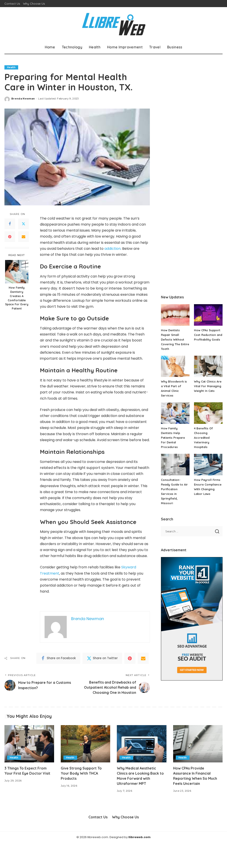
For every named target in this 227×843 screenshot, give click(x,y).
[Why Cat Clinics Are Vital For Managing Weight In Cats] (208, 366)
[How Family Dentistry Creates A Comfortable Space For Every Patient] (16, 271)
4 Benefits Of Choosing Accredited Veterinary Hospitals (203, 437)
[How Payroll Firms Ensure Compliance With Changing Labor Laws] (208, 464)
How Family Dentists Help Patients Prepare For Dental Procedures (173, 437)
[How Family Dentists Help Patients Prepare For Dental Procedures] (175, 413)
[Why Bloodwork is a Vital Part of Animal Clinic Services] (175, 366)
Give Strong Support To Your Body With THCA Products (81, 773)
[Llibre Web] (114, 24)
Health (11, 67)
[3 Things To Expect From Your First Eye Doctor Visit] (29, 743)
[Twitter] (23, 223)
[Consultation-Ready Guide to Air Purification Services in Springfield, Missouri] (175, 464)
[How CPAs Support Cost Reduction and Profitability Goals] (208, 315)
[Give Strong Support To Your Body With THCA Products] (85, 743)
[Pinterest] (9, 236)
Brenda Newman (23, 98)
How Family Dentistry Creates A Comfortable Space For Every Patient (16, 298)
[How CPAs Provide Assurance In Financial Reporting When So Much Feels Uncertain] (198, 743)
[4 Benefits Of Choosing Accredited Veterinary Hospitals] (208, 413)
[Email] (23, 236)
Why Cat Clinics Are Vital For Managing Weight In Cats (207, 386)
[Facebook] (9, 223)
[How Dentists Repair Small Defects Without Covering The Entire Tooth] (175, 315)
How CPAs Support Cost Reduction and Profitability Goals (208, 334)
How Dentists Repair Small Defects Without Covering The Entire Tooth (175, 339)
